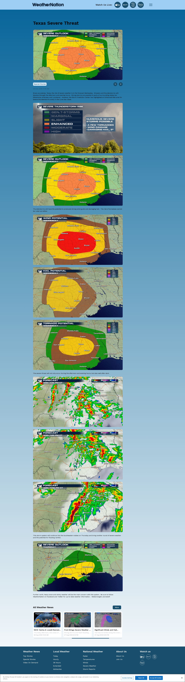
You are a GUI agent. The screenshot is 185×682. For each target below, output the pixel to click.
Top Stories (28, 656)
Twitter (60, 597)
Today (55, 656)
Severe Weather (89, 666)
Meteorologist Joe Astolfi (101, 597)
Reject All (141, 678)
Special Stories (29, 659)
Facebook (50, 597)
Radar (85, 656)
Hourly (56, 659)
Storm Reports (89, 669)
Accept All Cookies (156, 678)
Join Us (119, 659)
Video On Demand (30, 663)
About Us (120, 656)
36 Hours (57, 663)
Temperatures (89, 659)
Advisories (57, 669)
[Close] (182, 678)
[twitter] (115, 84)
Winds (85, 663)
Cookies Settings (127, 678)
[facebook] (121, 84)
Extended (57, 666)
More (117, 607)
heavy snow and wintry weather (56, 595)
